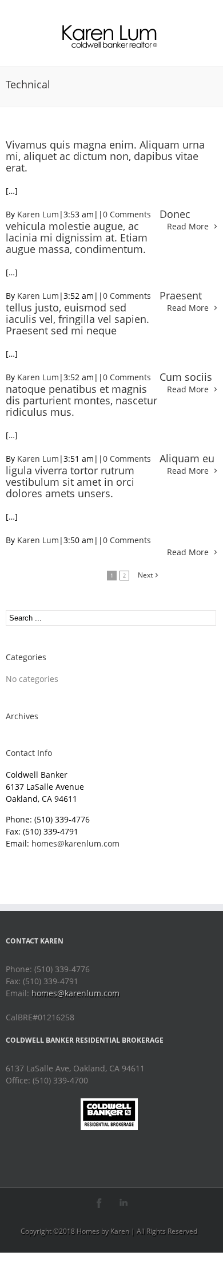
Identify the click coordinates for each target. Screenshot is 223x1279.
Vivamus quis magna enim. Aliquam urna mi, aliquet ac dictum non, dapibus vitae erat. (105, 156)
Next (145, 575)
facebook (99, 1203)
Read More (188, 226)
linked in (124, 1203)
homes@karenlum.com (75, 843)
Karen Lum (38, 214)
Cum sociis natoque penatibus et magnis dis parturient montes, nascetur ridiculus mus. (109, 394)
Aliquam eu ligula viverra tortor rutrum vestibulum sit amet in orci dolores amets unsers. (110, 475)
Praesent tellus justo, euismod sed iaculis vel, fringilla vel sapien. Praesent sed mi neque (104, 312)
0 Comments (127, 214)
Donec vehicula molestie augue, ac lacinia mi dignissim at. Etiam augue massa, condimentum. (98, 231)
